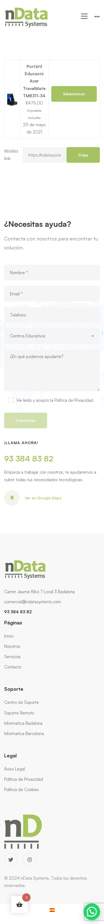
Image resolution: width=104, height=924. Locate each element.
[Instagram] (29, 859)
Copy (83, 154)
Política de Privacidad (73, 400)
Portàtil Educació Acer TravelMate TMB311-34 (34, 81)
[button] (91, 911)
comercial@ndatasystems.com (32, 601)
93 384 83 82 (28, 458)
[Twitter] (10, 859)
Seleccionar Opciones (74, 96)
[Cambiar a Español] (52, 909)
